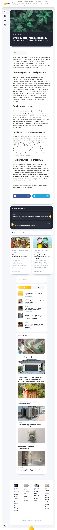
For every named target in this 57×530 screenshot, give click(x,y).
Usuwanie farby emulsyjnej (25, 357)
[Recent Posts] (24, 287)
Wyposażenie (39, 1)
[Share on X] (5, 12)
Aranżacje (32, 1)
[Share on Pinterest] (5, 21)
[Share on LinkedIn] (5, 25)
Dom (46, 1)
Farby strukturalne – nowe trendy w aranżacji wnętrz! (42, 256)
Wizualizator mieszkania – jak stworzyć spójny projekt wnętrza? (16, 503)
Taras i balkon (33, 3)
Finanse (41, 3)
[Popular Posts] (38, 287)
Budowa (20, 1)
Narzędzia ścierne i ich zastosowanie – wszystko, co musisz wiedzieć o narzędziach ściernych (35, 317)
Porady (46, 3)
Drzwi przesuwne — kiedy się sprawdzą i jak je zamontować (33, 308)
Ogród (27, 3)
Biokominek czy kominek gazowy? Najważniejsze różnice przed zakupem (34, 326)
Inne (19, 5)
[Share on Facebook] (5, 16)
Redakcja (24, 5)
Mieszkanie (21, 3)
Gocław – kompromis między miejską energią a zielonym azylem (47, 499)
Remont (26, 1)
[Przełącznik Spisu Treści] (22, 53)
